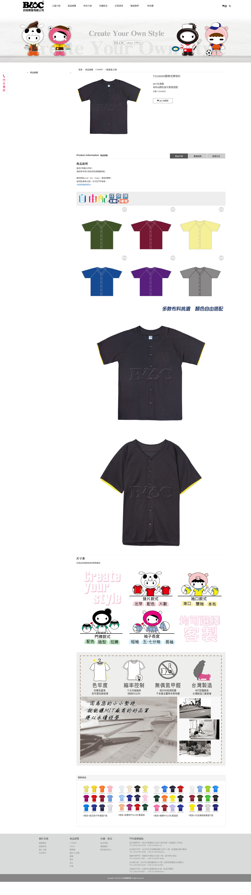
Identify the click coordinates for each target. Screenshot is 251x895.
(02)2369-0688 (139, 852)
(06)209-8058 (139, 871)
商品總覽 (34, 72)
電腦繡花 (104, 846)
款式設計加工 (105, 850)
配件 (71, 859)
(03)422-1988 (139, 858)
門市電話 (3, 85)
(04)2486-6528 (139, 865)
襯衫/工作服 (74, 853)
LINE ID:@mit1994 (155, 865)
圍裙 (71, 856)
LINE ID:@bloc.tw (155, 845)
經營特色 (42, 846)
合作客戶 (42, 853)
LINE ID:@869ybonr (156, 871)
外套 (71, 866)
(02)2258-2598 (139, 845)
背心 (71, 863)
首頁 (80, 70)
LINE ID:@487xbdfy (156, 858)
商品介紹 (179, 156)
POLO (72, 846)
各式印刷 (104, 843)
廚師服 (72, 850)
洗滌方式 (216, 156)
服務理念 (42, 843)
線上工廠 (42, 850)
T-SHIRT (73, 843)
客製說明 (197, 156)
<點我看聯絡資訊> (83, 185)
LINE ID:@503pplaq (156, 852)
